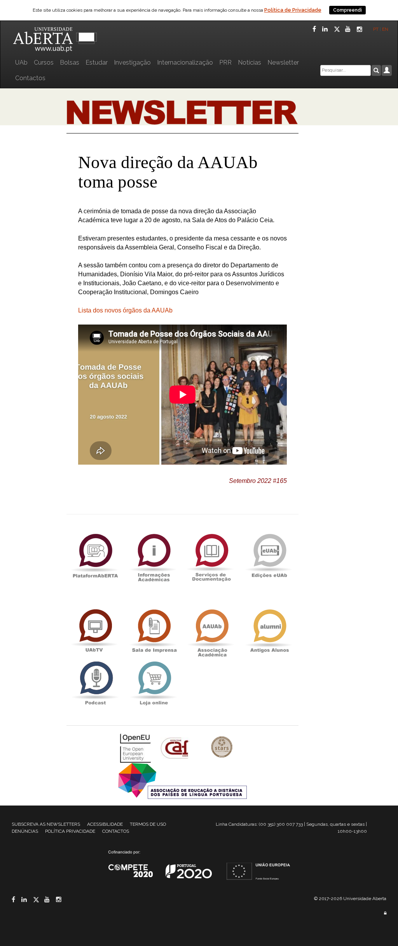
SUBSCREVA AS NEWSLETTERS (46, 824)
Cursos (44, 62)
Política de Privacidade (292, 10)
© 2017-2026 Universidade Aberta (350, 898)
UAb (21, 62)
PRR (225, 62)
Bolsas (69, 62)
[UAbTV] (95, 631)
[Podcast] (95, 683)
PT (376, 29)
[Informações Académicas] (153, 556)
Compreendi (347, 10)
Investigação (132, 62)
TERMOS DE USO (148, 824)
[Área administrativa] (385, 913)
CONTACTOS (115, 831)
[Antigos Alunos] (269, 631)
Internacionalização (185, 62)
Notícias (249, 62)
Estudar (97, 62)
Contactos (30, 78)
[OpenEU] (136, 747)
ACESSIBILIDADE (105, 824)
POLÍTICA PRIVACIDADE (70, 831)
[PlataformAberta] (95, 556)
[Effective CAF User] (176, 747)
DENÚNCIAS (25, 831)
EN (385, 29)
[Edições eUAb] (269, 556)
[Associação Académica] (211, 631)
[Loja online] (153, 683)
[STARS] (222, 747)
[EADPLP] (182, 780)
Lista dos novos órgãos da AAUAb (125, 310)
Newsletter (283, 62)
